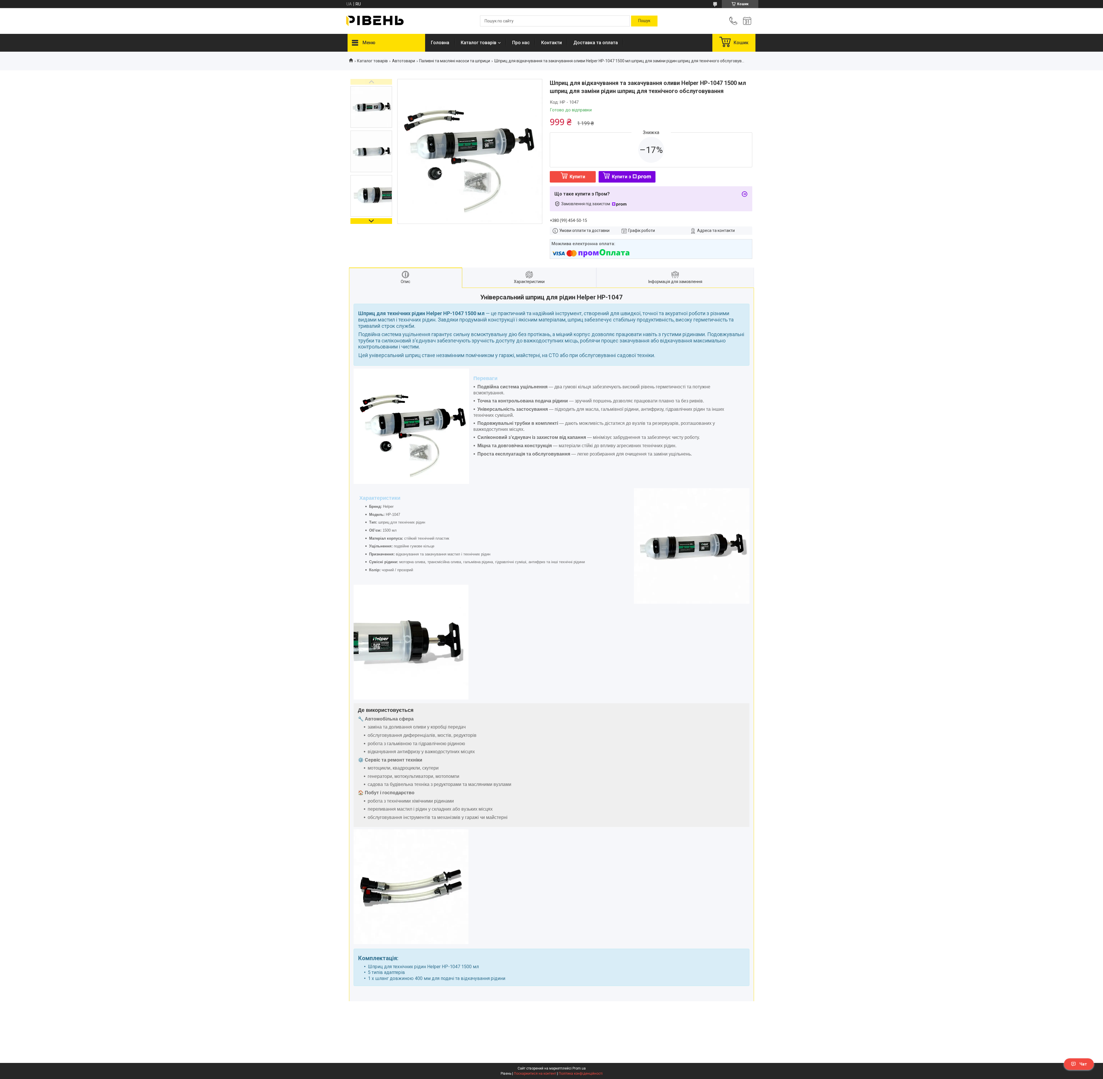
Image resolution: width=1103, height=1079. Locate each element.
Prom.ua (579, 1068)
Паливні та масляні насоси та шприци (454, 61)
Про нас (521, 42)
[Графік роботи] (747, 21)
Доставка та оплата (595, 42)
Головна (440, 42)
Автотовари (403, 61)
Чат (1083, 1064)
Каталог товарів (478, 42)
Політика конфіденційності (581, 1074)
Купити (577, 176)
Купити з (621, 176)
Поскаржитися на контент (535, 1074)
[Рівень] (375, 21)
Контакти (551, 42)
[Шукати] (644, 21)
